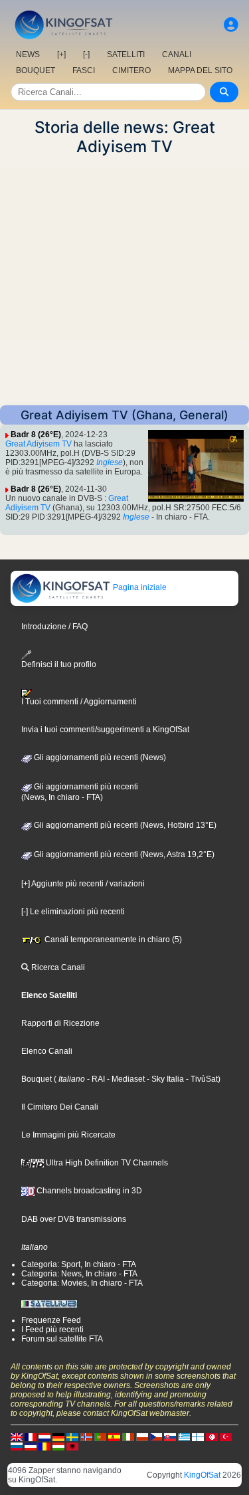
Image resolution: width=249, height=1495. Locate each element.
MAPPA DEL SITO (200, 70)
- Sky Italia (164, 1079)
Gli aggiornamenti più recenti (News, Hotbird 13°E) (124, 825)
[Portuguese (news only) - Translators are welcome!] (100, 1436)
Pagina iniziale (139, 587)
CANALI (176, 54)
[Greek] (184, 1436)
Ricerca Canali (57, 967)
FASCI (83, 70)
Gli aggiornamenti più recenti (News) (99, 757)
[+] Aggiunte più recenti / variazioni (83, 883)
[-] (86, 54)
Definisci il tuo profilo (58, 664)
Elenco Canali (46, 1051)
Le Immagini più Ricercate (68, 1135)
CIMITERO (131, 70)
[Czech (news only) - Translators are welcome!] (156, 1436)
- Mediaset (125, 1079)
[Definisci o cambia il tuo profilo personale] (231, 25)
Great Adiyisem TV (38, 443)
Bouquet (36, 1079)
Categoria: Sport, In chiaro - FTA (78, 1264)
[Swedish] (72, 1436)
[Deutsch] (58, 1436)
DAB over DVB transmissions (73, 1219)
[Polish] (142, 1436)
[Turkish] (226, 1436)
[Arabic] (212, 1436)
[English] (17, 1436)
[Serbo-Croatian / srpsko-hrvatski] (31, 1445)
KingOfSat (202, 1475)
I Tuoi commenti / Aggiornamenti (79, 701)
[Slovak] (170, 1436)
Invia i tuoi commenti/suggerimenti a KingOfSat (105, 729)
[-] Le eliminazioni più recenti (73, 911)
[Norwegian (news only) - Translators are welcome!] (86, 1436)
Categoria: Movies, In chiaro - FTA (82, 1283)
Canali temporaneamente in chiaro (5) (112, 939)
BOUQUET (35, 70)
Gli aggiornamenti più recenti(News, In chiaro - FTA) (79, 792)
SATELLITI (126, 54)
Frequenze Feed (51, 1320)
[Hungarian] (58, 1445)
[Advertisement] (124, 280)
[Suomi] (198, 1436)
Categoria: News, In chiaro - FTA (79, 1273)
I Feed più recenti (52, 1329)
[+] (61, 54)
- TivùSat (201, 1079)
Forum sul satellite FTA (62, 1339)
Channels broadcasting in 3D (88, 1190)
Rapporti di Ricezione (60, 1023)
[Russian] (17, 1445)
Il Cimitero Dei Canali (59, 1107)
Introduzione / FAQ (54, 626)
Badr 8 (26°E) (36, 434)
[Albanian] (72, 1445)
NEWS (28, 54)
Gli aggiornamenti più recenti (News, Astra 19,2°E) (123, 854)
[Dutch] (44, 1436)
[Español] (114, 1436)
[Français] (31, 1436)
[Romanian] (44, 1445)
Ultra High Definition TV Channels (106, 1162)
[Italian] (128, 1436)
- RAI (95, 1079)
